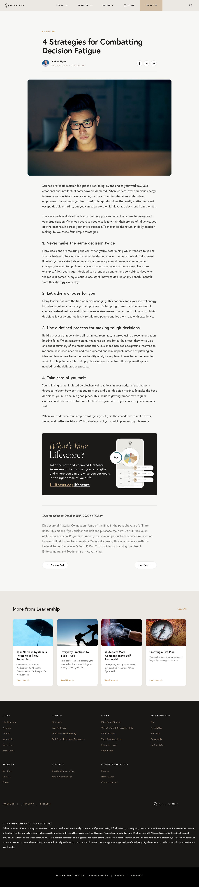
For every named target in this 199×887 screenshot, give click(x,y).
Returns (105, 771)
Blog (153, 722)
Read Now (21, 680)
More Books (107, 750)
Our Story (8, 771)
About (106, 5)
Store (131, 5)
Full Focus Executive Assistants (68, 739)
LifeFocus (57, 722)
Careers (7, 776)
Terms (119, 875)
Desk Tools (8, 744)
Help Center (107, 776)
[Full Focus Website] (165, 804)
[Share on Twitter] (147, 63)
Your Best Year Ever (111, 739)
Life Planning (9, 722)
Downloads (156, 739)
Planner (83, 5)
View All (182, 608)
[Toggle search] (191, 5)
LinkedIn (45, 804)
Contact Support (109, 782)
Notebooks (8, 739)
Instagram (27, 804)
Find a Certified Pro (62, 776)
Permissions (99, 875)
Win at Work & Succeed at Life (117, 728)
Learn (60, 5)
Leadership (48, 31)
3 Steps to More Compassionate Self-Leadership (118, 655)
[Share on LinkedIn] (154, 63)
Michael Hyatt (59, 61)
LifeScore (151, 5)
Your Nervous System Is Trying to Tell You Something (31, 655)
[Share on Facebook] (139, 63)
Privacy (137, 875)
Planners (7, 728)
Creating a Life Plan (162, 652)
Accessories (9, 750)
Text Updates (157, 744)
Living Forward (108, 744)
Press (5, 782)
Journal (6, 733)
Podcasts (155, 733)
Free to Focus (59, 728)
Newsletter (156, 728)
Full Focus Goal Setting (64, 733)
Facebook (9, 804)
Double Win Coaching (63, 771)
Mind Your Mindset (111, 722)
